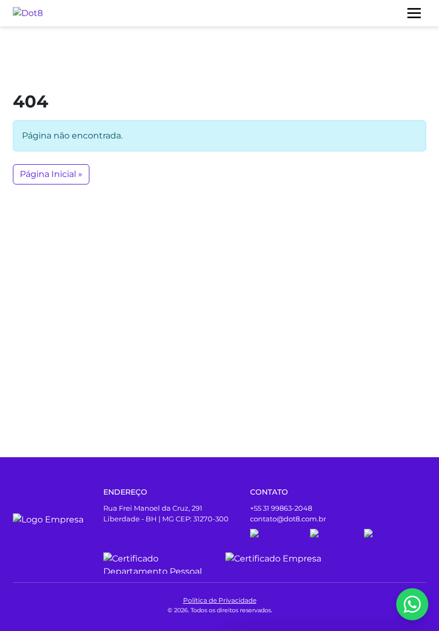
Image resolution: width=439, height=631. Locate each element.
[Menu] (414, 13)
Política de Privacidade (219, 600)
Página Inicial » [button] (51, 174)
